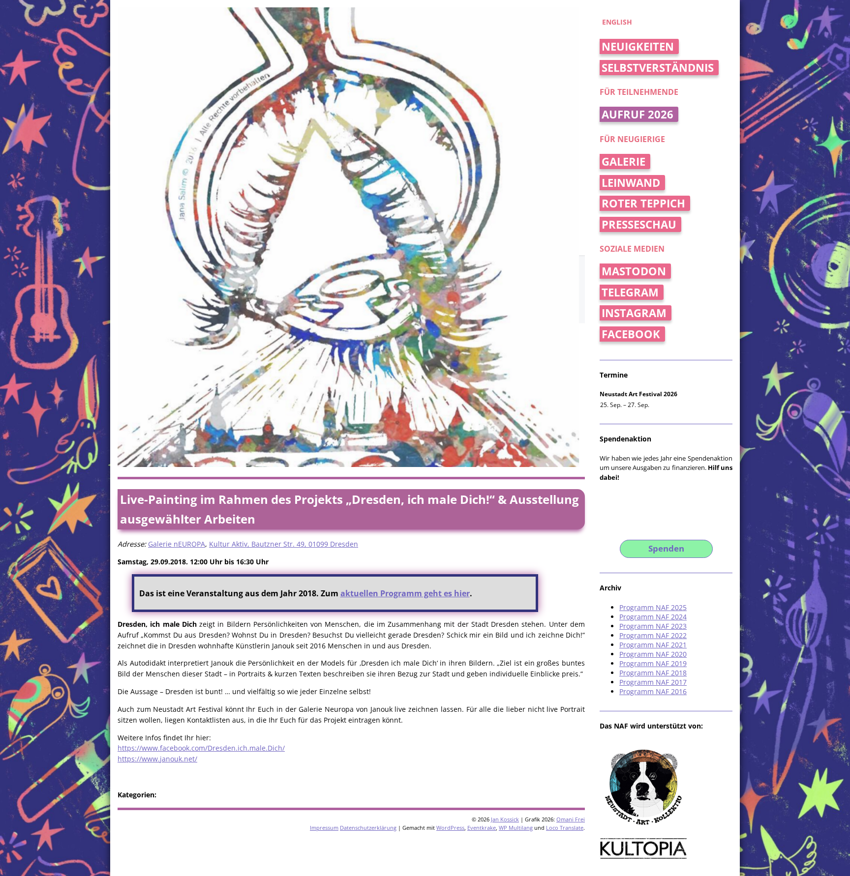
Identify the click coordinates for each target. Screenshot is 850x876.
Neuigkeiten (638, 46)
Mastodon (634, 271)
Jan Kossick (505, 819)
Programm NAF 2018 (653, 672)
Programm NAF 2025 (653, 607)
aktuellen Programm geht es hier (405, 593)
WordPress (450, 827)
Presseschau (639, 224)
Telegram (630, 292)
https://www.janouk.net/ (157, 758)
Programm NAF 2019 (653, 663)
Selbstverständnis (658, 67)
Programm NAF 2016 (653, 691)
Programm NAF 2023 (653, 626)
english (617, 22)
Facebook (631, 334)
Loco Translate (564, 827)
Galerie (623, 161)
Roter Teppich (643, 203)
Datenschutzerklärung (368, 827)
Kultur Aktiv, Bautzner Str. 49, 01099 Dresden (283, 544)
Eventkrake (481, 827)
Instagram (634, 313)
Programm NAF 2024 (653, 616)
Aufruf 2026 (637, 114)
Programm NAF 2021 (653, 644)
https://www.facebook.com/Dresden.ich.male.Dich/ (201, 748)
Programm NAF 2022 (653, 635)
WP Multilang (516, 827)
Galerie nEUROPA (176, 544)
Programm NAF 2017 (653, 682)
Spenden (666, 548)
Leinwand (631, 182)
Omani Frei (570, 819)
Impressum (324, 827)
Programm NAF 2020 (653, 654)
